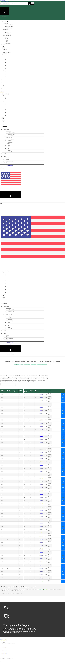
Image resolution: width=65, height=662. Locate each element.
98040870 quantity (49, 404)
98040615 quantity (49, 565)
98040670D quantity (49, 533)
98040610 (41, 561)
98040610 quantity (49, 562)
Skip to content (2, 0)
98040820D (41, 436)
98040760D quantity (49, 462)
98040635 (41, 542)
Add (63, 394)
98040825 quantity (49, 439)
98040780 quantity (49, 443)
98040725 (41, 503)
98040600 (41, 555)
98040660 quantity (49, 526)
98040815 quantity (49, 433)
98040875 (41, 407)
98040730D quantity (49, 475)
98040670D (41, 532)
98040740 (41, 481)
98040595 (41, 581)
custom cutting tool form (43, 589)
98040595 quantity (49, 581)
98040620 (41, 568)
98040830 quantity (49, 410)
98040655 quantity (49, 523)
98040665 (41, 529)
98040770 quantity (49, 468)
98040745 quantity (49, 484)
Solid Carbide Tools (9, 26)
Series (32, 3)
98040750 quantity (49, 488)
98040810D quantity (49, 430)
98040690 (41, 513)
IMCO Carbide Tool (7, 35)
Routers (7, 41)
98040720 (41, 500)
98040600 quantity (49, 555)
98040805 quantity (49, 426)
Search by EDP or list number (5, 3)
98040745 (41, 484)
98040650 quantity (49, 552)
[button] (4, 12)
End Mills (9, 71)
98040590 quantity (49, 578)
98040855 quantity (49, 394)
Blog (3, 46)
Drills (7, 38)
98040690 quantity (49, 513)
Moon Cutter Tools (7, 29)
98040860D (41, 397)
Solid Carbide (10, 68)
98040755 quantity (49, 459)
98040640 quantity (49, 546)
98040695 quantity (49, 517)
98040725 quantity (49, 504)
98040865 (41, 400)
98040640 (41, 545)
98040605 (41, 558)
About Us (5, 49)
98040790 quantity (49, 449)
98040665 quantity (49, 529)
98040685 (41, 510)
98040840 (41, 416)
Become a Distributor (7, 52)
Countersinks (8, 43)
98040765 (41, 465)
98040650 (41, 552)
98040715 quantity (49, 497)
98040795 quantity (49, 452)
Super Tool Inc (6, 23)
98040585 (41, 574)
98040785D (41, 445)
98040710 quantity (49, 494)
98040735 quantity (49, 478)
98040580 (41, 571)
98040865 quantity (49, 401)
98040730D (41, 474)
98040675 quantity (49, 536)
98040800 (41, 455)
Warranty (5, 50)
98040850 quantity (49, 423)
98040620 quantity (49, 568)
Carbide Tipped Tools (9, 24)
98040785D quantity (49, 446)
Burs (7, 40)
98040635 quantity (49, 542)
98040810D (41, 429)
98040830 (41, 410)
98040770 (41, 468)
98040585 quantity (49, 575)
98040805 (41, 426)
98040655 (41, 523)
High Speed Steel (9, 27)
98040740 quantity (49, 481)
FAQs (4, 44)
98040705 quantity (49, 491)
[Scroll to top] (0, 661)
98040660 (41, 526)
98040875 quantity (49, 407)
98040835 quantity (49, 414)
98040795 (41, 452)
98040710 (41, 494)
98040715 (41, 497)
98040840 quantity (49, 417)
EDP (29, 3)
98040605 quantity (49, 558)
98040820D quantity (49, 436)
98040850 (41, 423)
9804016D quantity (49, 539)
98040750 (41, 487)
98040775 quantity (49, 471)
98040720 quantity (49, 500)
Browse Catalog (6, 21)
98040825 (41, 439)
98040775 (41, 471)
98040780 (41, 442)
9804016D (41, 539)
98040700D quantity (49, 520)
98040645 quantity (49, 549)
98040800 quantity (49, 455)
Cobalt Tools (8, 32)
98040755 (41, 458)
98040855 (41, 394)
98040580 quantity (49, 571)
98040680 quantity (49, 507)
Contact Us (5, 53)
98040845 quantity (49, 420)
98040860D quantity (49, 397)
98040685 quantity (49, 510)
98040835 (41, 413)
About (4, 47)
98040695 (41, 516)
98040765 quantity (49, 465)
